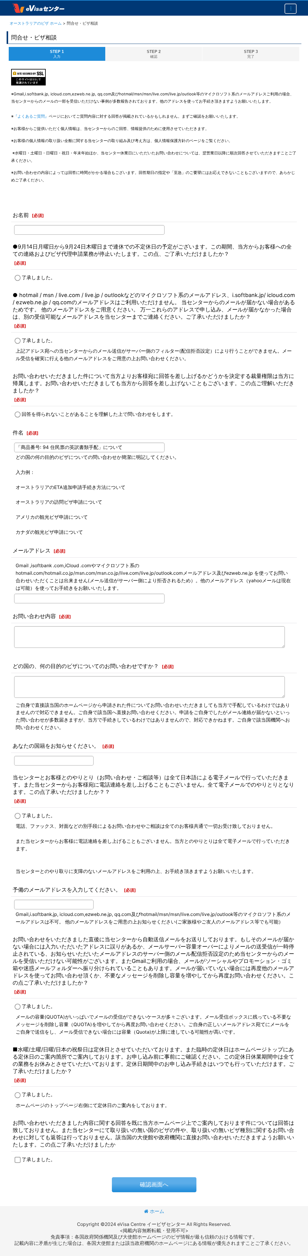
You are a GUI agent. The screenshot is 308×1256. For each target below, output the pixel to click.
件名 (18, 432)
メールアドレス (32, 550)
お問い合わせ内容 (34, 616)
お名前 (21, 215)
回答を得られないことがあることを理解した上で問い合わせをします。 (99, 414)
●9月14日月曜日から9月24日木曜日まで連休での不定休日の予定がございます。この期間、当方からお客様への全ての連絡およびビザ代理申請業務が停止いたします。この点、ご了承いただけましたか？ (152, 250)
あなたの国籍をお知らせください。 (56, 745)
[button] (291, 9)
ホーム (157, 1211)
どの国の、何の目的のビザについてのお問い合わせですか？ (86, 666)
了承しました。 (38, 277)
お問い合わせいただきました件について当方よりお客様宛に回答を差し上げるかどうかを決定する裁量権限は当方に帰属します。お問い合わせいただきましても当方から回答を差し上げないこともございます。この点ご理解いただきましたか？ (153, 383)
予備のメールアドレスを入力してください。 (67, 889)
